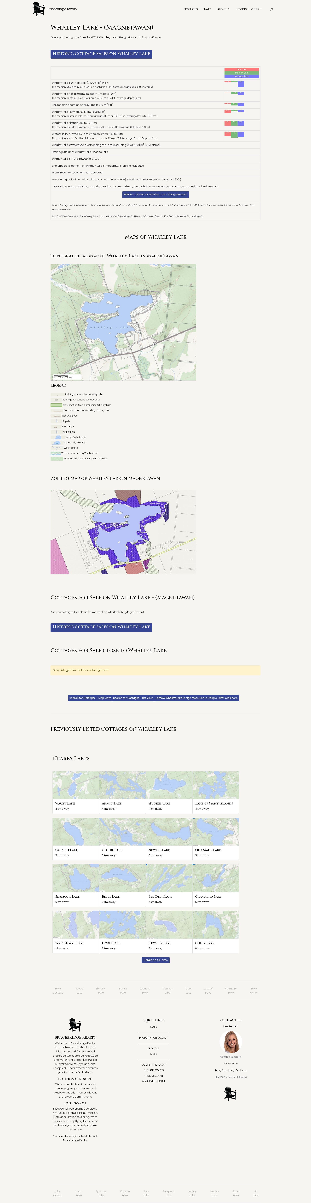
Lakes (207, 9)
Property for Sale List (153, 1038)
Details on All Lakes (156, 960)
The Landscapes (154, 1070)
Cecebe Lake (100, 152)
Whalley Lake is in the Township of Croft (76, 159)
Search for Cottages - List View (133, 698)
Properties (191, 9)
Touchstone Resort (153, 1065)
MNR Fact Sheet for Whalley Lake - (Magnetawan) (156, 194)
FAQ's (153, 1054)
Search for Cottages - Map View (90, 698)
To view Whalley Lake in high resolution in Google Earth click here (196, 698)
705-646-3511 (231, 1063)
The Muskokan (153, 1076)
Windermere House (154, 1081)
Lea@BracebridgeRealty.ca (231, 1070)
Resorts (241, 9)
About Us (224, 9)
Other (255, 9)
